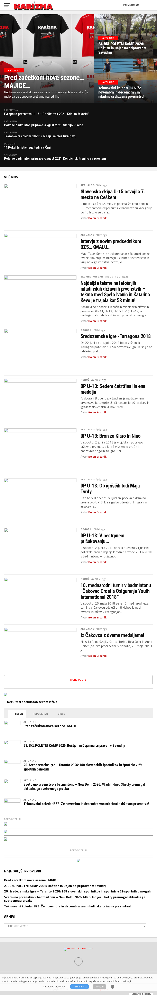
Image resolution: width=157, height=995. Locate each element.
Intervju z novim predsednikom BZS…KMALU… (111, 244)
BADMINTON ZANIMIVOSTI (98, 277)
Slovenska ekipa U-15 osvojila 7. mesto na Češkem (113, 194)
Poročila (87, 380)
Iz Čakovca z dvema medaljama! (112, 635)
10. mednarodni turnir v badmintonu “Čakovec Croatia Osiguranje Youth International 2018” (116, 591)
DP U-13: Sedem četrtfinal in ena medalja (113, 389)
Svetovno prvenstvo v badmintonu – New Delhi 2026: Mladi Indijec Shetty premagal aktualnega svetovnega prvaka (84, 786)
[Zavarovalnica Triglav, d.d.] (5, 824)
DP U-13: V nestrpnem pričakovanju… (102, 538)
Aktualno (88, 185)
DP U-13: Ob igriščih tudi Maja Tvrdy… (110, 488)
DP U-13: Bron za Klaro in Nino (111, 436)
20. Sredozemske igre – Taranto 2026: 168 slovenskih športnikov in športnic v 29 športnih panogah (83, 767)
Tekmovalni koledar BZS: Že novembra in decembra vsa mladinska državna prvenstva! (86, 804)
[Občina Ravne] (5, 839)
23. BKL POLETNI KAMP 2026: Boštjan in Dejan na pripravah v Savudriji (74, 745)
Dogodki (87, 330)
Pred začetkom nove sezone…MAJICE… (53, 726)
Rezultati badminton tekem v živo (31, 701)
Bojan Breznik (97, 218)
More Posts (78, 680)
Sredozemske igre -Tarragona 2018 (116, 336)
